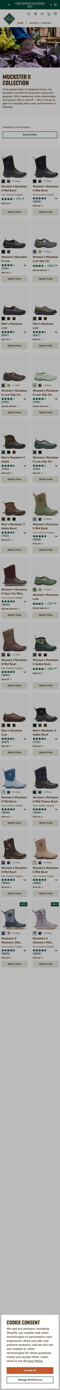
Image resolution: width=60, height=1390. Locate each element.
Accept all (30, 1370)
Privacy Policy (33, 1361)
